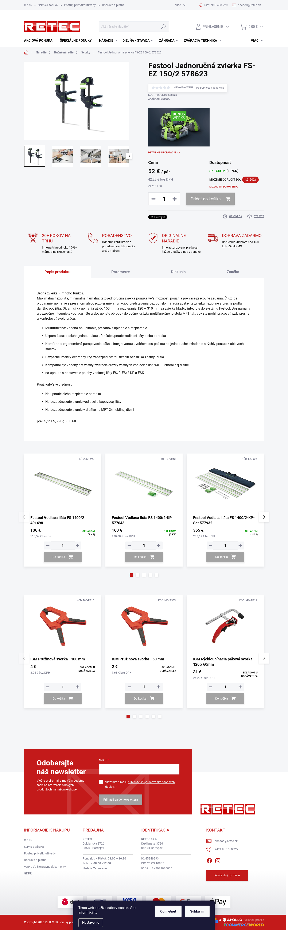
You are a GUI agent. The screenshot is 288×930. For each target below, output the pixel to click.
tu (95, 912)
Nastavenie (90, 923)
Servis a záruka (48, 5)
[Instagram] (218, 860)
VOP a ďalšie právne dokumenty (45, 866)
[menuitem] (40, 40)
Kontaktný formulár (227, 875)
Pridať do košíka (206, 198)
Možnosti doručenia (223, 186)
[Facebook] (209, 860)
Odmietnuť (168, 911)
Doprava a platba (113, 5)
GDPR (28, 873)
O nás (28, 5)
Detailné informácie (162, 152)
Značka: (159, 98)
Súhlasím (197, 911)
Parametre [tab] (120, 272)
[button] (131, 575)
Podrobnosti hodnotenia (210, 87)
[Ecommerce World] (242, 925)
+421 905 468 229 (226, 849)
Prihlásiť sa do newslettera (120, 799)
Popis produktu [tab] (57, 272)
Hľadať (163, 26)
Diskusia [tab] (178, 272)
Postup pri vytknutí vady (80, 5)
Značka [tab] (233, 272)
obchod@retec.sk (226, 841)
